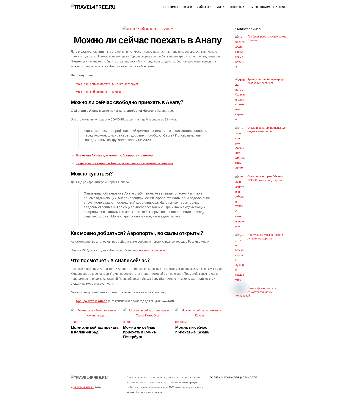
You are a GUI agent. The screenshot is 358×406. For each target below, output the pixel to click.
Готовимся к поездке (177, 7)
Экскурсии (237, 7)
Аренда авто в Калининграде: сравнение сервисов (266, 81)
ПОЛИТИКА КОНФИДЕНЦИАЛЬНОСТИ (233, 377)
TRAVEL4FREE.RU (83, 387)
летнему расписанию (152, 250)
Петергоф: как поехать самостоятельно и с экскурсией (255, 292)
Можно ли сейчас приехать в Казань (192, 329)
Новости (76, 322)
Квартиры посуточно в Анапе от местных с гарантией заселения (124, 163)
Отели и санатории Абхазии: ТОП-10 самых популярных (265, 178)
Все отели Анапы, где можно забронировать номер (114, 155)
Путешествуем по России (267, 7)
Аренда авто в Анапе (91, 301)
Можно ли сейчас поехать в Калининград (95, 329)
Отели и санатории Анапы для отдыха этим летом (266, 129)
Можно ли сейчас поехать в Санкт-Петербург (107, 84)
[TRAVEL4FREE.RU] (93, 7)
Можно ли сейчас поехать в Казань (100, 92)
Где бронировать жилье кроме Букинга (266, 38)
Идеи (220, 7)
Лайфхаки (204, 7)
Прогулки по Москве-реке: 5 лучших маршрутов (265, 236)
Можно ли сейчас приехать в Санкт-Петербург (139, 332)
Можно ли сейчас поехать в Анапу (148, 40)
